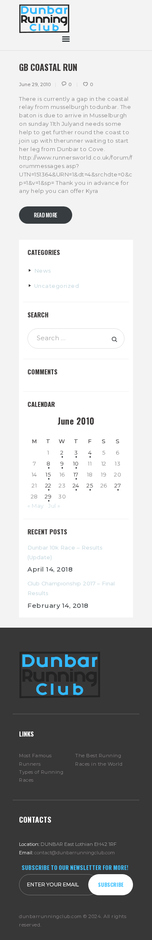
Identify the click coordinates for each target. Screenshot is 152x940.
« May (35, 505)
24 (76, 485)
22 (48, 485)
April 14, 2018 (50, 569)
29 (48, 496)
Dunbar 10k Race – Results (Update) (65, 552)
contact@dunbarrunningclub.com (74, 853)
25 (90, 485)
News (43, 270)
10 (76, 463)
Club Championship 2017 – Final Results (71, 588)
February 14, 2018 (58, 605)
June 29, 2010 (35, 84)
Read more (45, 215)
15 (48, 474)
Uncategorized (56, 285)
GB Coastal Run (48, 67)
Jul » (54, 505)
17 (76, 474)
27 (117, 485)
